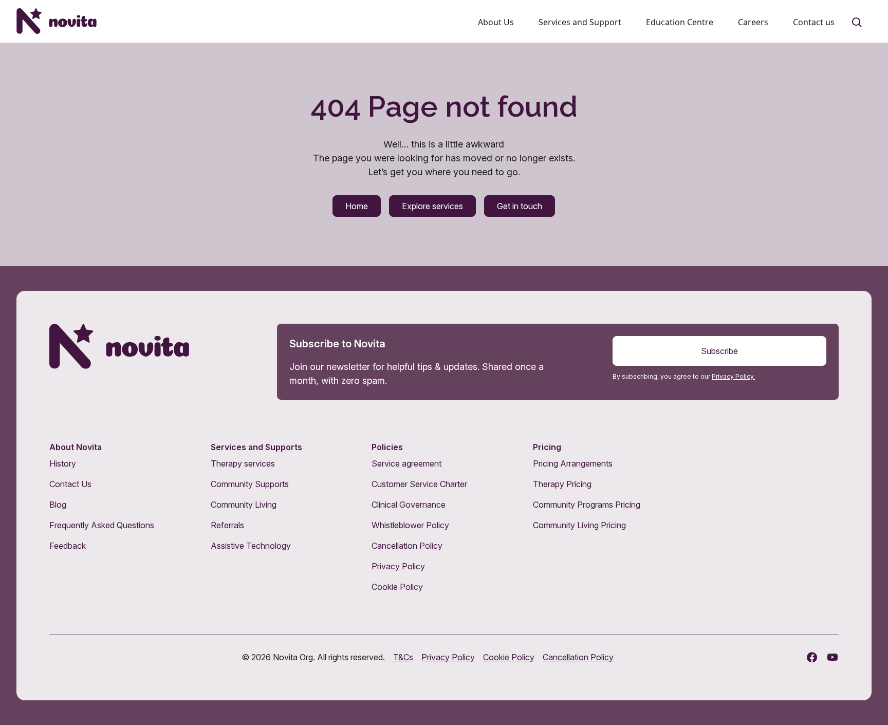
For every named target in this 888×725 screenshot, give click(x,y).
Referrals (227, 525)
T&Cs (403, 657)
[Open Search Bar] (857, 22)
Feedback (67, 546)
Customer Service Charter (419, 484)
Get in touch (519, 206)
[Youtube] (832, 657)
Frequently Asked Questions (101, 525)
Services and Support (580, 22)
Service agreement (406, 463)
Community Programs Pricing (586, 504)
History (62, 463)
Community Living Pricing (579, 525)
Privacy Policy (398, 566)
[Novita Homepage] (56, 21)
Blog (57, 504)
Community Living (243, 504)
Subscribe (719, 351)
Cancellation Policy (407, 546)
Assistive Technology (251, 546)
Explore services (432, 206)
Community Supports (250, 484)
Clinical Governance (409, 504)
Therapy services (243, 463)
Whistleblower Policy (410, 525)
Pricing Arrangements (573, 463)
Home (356, 206)
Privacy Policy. (733, 376)
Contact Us (70, 484)
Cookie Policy (397, 587)
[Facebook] (812, 657)
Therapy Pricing (562, 484)
